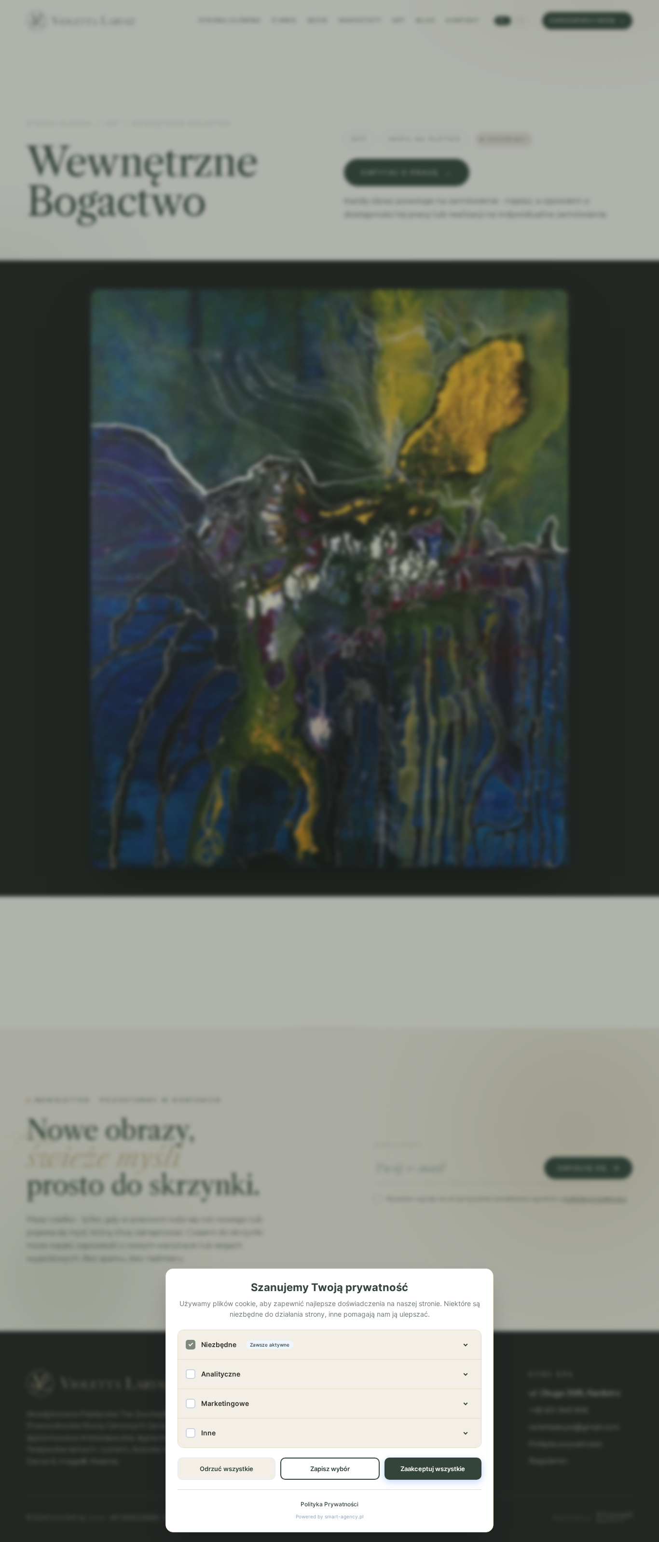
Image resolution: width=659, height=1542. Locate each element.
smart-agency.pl (344, 1516)
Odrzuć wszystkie (226, 1469)
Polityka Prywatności (329, 1504)
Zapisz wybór (330, 1469)
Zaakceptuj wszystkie (432, 1469)
